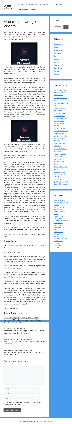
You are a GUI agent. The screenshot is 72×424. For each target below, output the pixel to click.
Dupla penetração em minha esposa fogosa (60, 174)
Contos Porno (58, 44)
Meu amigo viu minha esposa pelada (59, 123)
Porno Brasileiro (59, 212)
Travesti (57, 74)
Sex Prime (57, 218)
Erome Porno (58, 225)
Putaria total (58, 223)
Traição (56, 71)
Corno (56, 47)
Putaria (56, 65)
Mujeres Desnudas (60, 239)
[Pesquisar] (65, 27)
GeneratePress (47, 421)
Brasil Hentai (58, 245)
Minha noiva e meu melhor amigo (15, 328)
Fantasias (57, 53)
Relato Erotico (59, 207)
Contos (20, 4)
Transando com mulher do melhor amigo (18, 350)
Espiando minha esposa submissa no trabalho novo (61, 131)
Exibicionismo (58, 50)
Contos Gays (58, 4)
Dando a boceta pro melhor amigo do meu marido (21, 318)
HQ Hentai (57, 234)
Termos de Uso (23, 9)
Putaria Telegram (60, 200)
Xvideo (56, 205)
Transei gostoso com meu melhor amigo (18, 339)
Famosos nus (58, 241)
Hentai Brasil (58, 232)
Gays (56, 56)
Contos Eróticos (8, 7)
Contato (33, 9)
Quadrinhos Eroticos (61, 221)
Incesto (56, 59)
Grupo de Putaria (31, 4)
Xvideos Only (58, 236)
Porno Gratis (58, 216)
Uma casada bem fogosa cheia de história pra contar (60, 116)
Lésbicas (57, 62)
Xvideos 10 (58, 209)
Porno (56, 214)
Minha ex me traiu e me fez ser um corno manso (61, 138)
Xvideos (57, 243)
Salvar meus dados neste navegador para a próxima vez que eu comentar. (23, 404)
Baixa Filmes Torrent (61, 203)
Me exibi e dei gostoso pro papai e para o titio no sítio (61, 182)
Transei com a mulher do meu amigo (59, 161)
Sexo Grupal (58, 68)
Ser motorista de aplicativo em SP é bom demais (60, 92)
